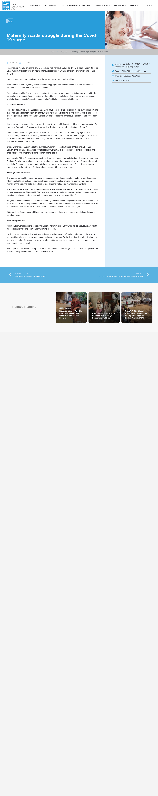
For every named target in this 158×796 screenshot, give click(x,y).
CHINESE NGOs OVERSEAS (78, 6)
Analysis (64, 52)
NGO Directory (50, 6)
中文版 (149, 6)
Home (53, 52)
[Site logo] (13, 5)
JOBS (61, 6)
